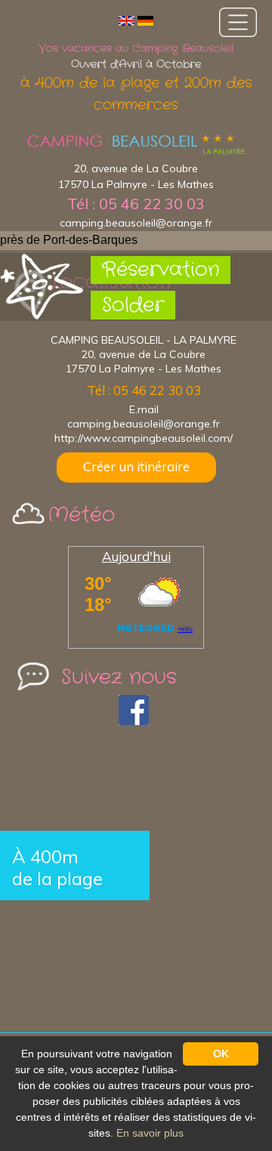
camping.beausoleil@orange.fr (136, 223)
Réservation (160, 270)
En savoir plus (150, 1133)
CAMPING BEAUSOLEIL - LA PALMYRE (143, 340)
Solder (133, 305)
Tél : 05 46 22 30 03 (136, 203)
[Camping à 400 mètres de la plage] (136, 144)
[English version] (126, 20)
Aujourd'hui (136, 556)
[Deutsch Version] (145, 20)
